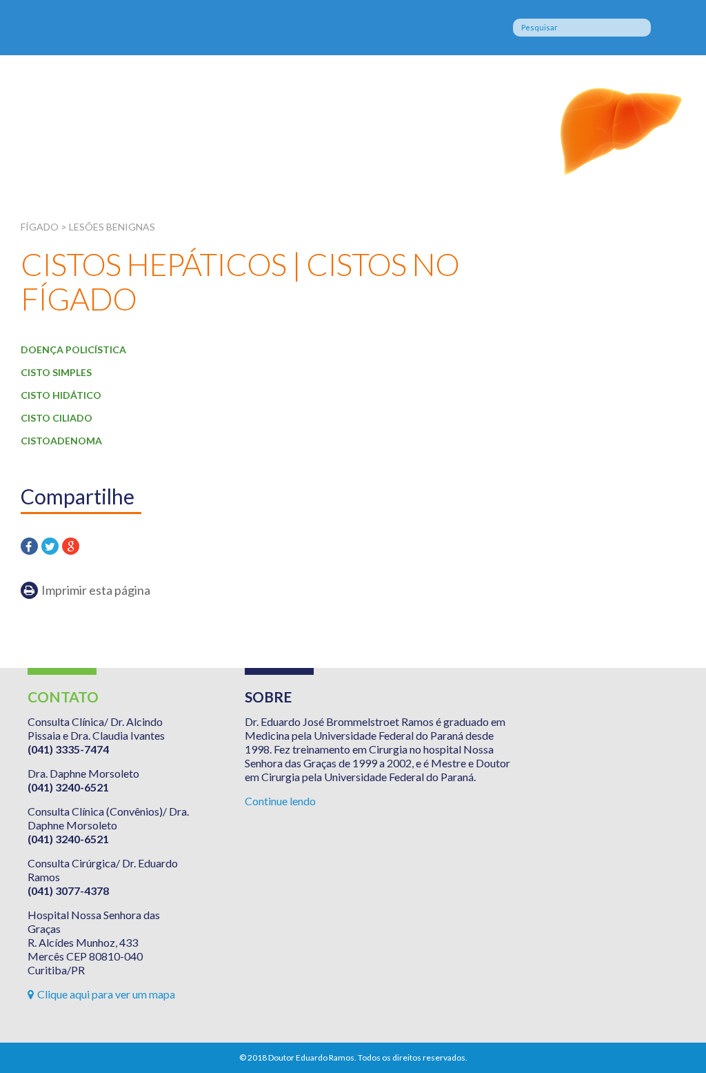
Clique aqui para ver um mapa (106, 994)
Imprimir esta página (95, 590)
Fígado (133, 126)
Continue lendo (280, 800)
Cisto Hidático (61, 395)
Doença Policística (73, 349)
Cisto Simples (56, 372)
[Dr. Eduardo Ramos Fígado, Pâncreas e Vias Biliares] (119, 27)
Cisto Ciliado (56, 418)
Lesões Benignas (112, 227)
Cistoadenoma (61, 440)
